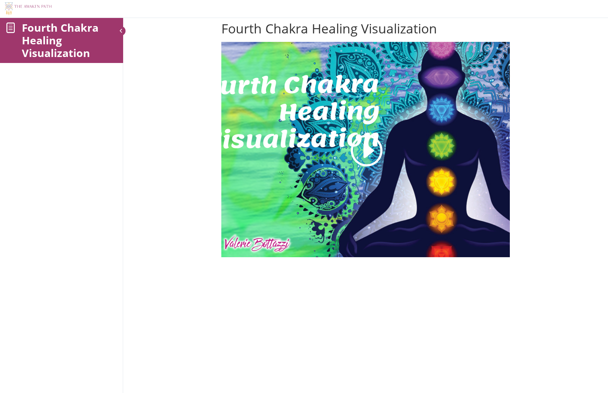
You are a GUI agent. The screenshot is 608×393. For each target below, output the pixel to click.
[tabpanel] (365, 149)
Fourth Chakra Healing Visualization (60, 40)
